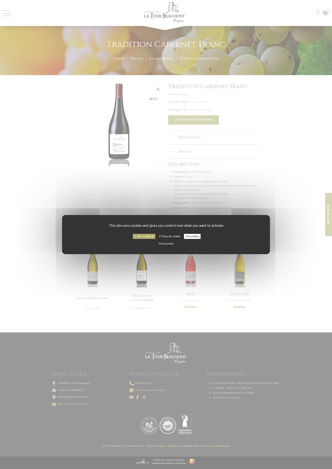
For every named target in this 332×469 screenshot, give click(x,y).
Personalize (192, 236)
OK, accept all (145, 236)
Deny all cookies (170, 236)
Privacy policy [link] (166, 244)
